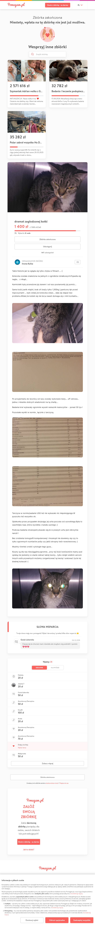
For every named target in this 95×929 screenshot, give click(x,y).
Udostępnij (47, 246)
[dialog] (47, 901)
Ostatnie (39, 668)
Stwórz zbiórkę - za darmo (57, 5)
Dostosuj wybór (32, 920)
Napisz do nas (64, 783)
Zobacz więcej (47, 763)
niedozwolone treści (52, 783)
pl (79, 5)
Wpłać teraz (22, 748)
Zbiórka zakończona (48, 239)
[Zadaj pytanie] (78, 262)
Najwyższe (55, 668)
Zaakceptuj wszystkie (81, 920)
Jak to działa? (28, 849)
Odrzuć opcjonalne (57, 920)
